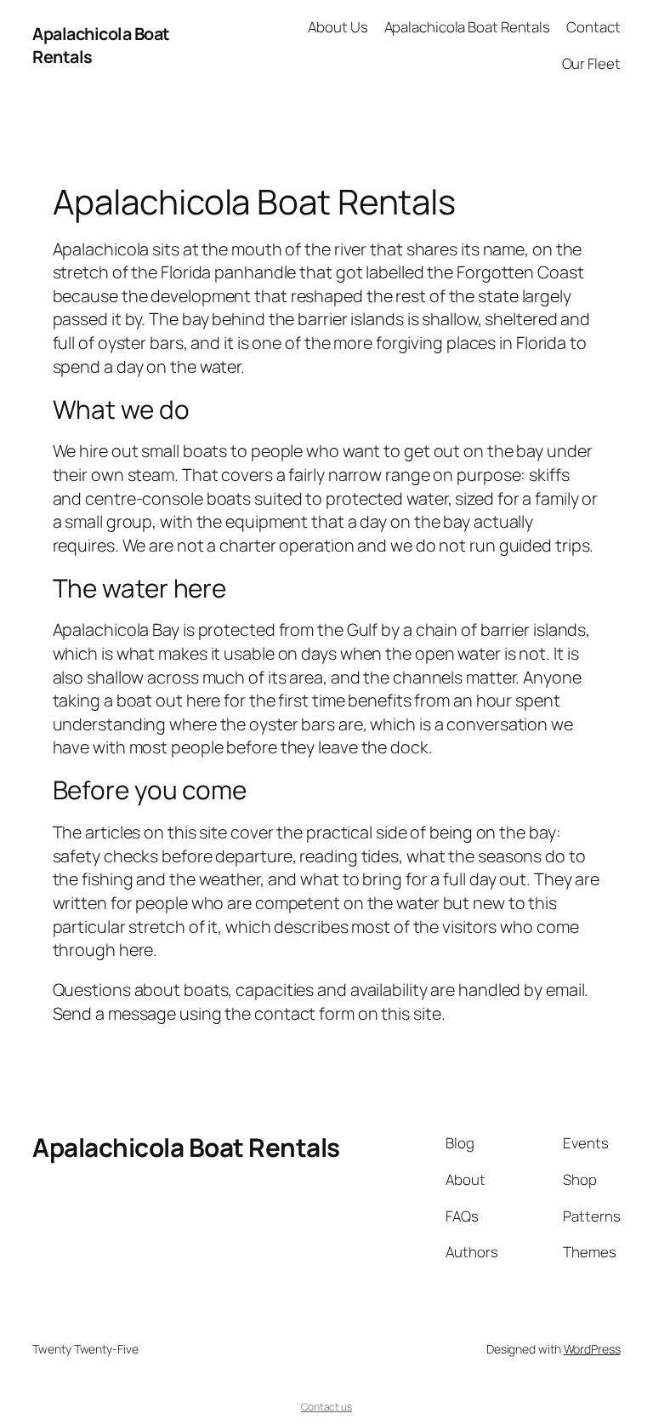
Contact (593, 27)
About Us (337, 27)
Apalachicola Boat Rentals (467, 27)
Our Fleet (591, 63)
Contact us (326, 1406)
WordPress (592, 1349)
